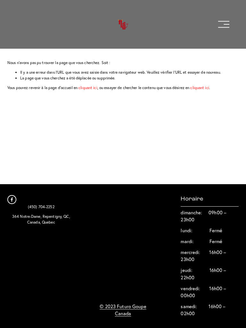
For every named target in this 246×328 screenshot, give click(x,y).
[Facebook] (11, 199)
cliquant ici (87, 87)
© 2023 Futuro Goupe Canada (123, 309)
